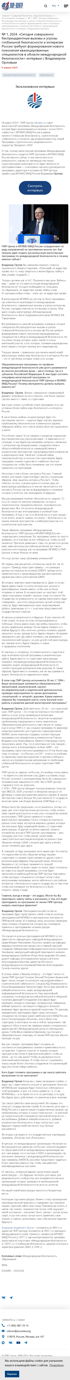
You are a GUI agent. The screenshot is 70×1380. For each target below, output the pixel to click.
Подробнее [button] (56, 1365)
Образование (46, 75)
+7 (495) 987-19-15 (18, 1325)
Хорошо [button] (12, 1374)
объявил (38, 122)
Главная (5, 15)
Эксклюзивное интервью (13, 18)
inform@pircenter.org (19, 1331)
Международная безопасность (19, 75)
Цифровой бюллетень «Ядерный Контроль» (32, 15)
